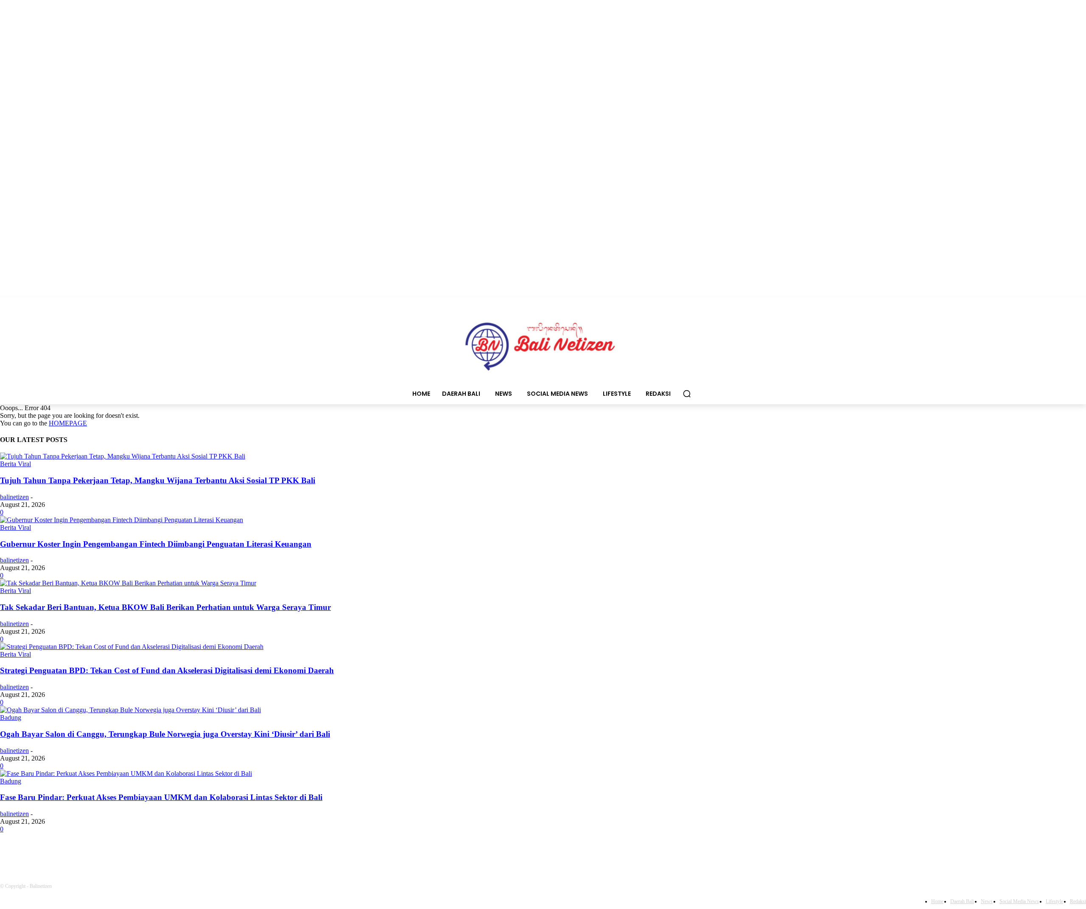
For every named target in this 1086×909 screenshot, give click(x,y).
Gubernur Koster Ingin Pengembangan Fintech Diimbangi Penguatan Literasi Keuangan (155, 544)
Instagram (104, 852)
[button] (687, 393)
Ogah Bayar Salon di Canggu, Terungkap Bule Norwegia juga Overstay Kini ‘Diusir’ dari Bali (165, 734)
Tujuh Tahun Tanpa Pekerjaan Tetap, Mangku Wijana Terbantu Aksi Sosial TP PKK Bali (157, 480)
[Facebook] (8, 852)
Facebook (36, 852)
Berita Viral (15, 463)
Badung (10, 717)
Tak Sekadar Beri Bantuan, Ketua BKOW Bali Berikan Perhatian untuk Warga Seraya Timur (165, 607)
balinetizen (14, 497)
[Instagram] (74, 852)
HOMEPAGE (68, 423)
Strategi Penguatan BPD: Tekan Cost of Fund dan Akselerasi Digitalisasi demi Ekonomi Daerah (167, 670)
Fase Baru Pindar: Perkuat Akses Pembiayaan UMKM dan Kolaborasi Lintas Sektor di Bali (161, 797)
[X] (143, 852)
